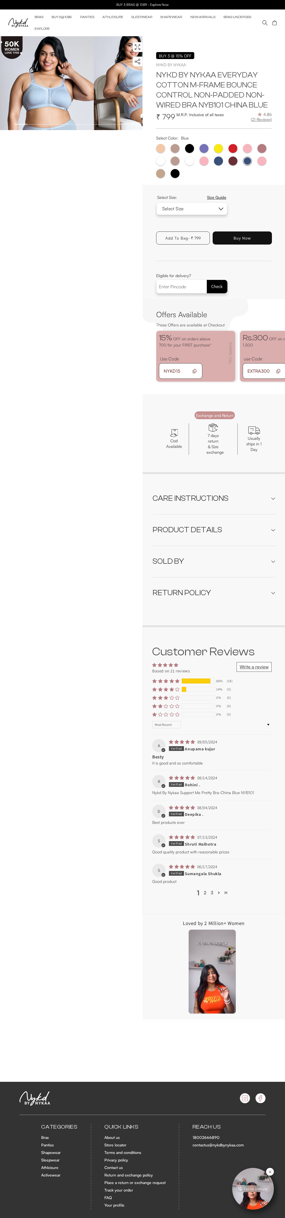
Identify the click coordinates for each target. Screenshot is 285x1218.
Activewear (50, 1175)
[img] (182, 742)
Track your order (118, 1190)
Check (217, 286)
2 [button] (205, 892)
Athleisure (49, 1167)
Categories (59, 1127)
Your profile (114, 1205)
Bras (45, 1137)
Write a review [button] (254, 667)
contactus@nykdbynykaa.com (218, 1145)
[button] (39, 17)
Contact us (113, 1167)
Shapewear (51, 1152)
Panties (47, 1145)
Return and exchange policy (128, 1175)
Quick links (121, 1127)
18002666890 (206, 1137)
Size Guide (216, 197)
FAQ (108, 1197)
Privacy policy (116, 1160)
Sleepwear (50, 1160)
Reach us (207, 1127)
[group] (47, 83)
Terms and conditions (122, 1152)
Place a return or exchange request (135, 1182)
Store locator (115, 1145)
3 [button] (212, 892)
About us (112, 1137)
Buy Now (242, 238)
